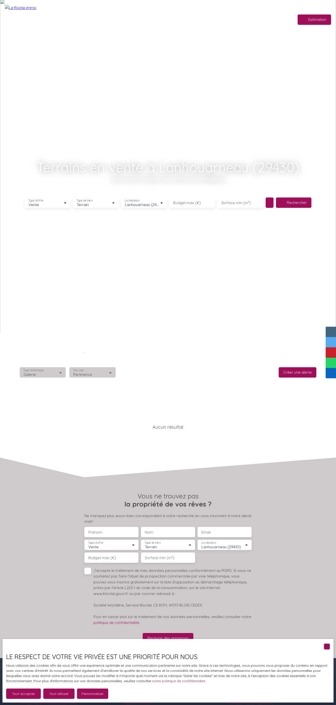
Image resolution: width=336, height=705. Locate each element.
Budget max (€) (187, 202)
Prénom (95, 532)
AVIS (232, 19)
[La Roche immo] (39, 19)
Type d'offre (36, 200)
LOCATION (187, 19)
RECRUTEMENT (212, 19)
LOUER (168, 19)
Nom (149, 532)
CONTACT (248, 19)
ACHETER (133, 19)
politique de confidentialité (116, 622)
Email (206, 532)
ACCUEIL (114, 19)
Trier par (78, 370)
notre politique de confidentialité (178, 681)
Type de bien (84, 200)
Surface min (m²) (236, 202)
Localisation (132, 200)
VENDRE (152, 19)
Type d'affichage (33, 370)
